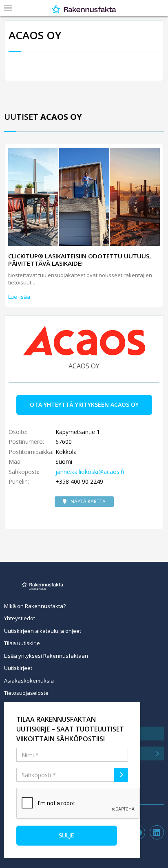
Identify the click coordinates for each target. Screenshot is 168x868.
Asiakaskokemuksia (29, 680)
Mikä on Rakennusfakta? (35, 606)
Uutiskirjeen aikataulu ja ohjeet (42, 630)
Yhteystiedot (19, 618)
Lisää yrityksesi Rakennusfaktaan (46, 655)
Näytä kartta (88, 501)
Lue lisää (19, 296)
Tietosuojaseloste (26, 692)
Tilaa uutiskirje (22, 643)
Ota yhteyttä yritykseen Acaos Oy (84, 404)
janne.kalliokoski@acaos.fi (89, 472)
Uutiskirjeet (18, 668)
